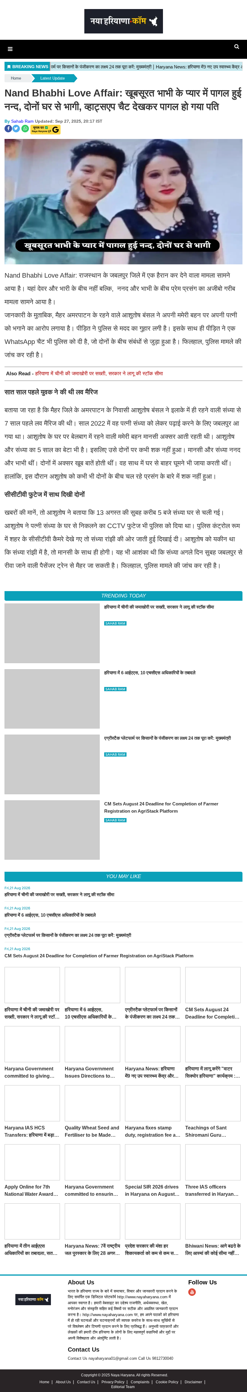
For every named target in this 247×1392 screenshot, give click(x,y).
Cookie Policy (167, 1382)
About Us (81, 1282)
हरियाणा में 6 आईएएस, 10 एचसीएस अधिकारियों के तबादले (50, 915)
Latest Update (52, 78)
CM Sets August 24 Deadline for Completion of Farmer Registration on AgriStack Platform (99, 955)
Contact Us (83, 1349)
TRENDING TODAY (123, 596)
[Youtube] (192, 1292)
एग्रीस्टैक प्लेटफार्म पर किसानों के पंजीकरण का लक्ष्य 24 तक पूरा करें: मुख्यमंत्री (68, 935)
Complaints (140, 1382)
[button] (10, 49)
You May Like (123, 876)
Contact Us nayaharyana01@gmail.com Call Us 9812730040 (120, 1358)
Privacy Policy (113, 1382)
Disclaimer (193, 1382)
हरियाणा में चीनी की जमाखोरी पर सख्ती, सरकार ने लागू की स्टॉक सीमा (99, 373)
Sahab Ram (22, 121)
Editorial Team (123, 1387)
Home (16, 78)
